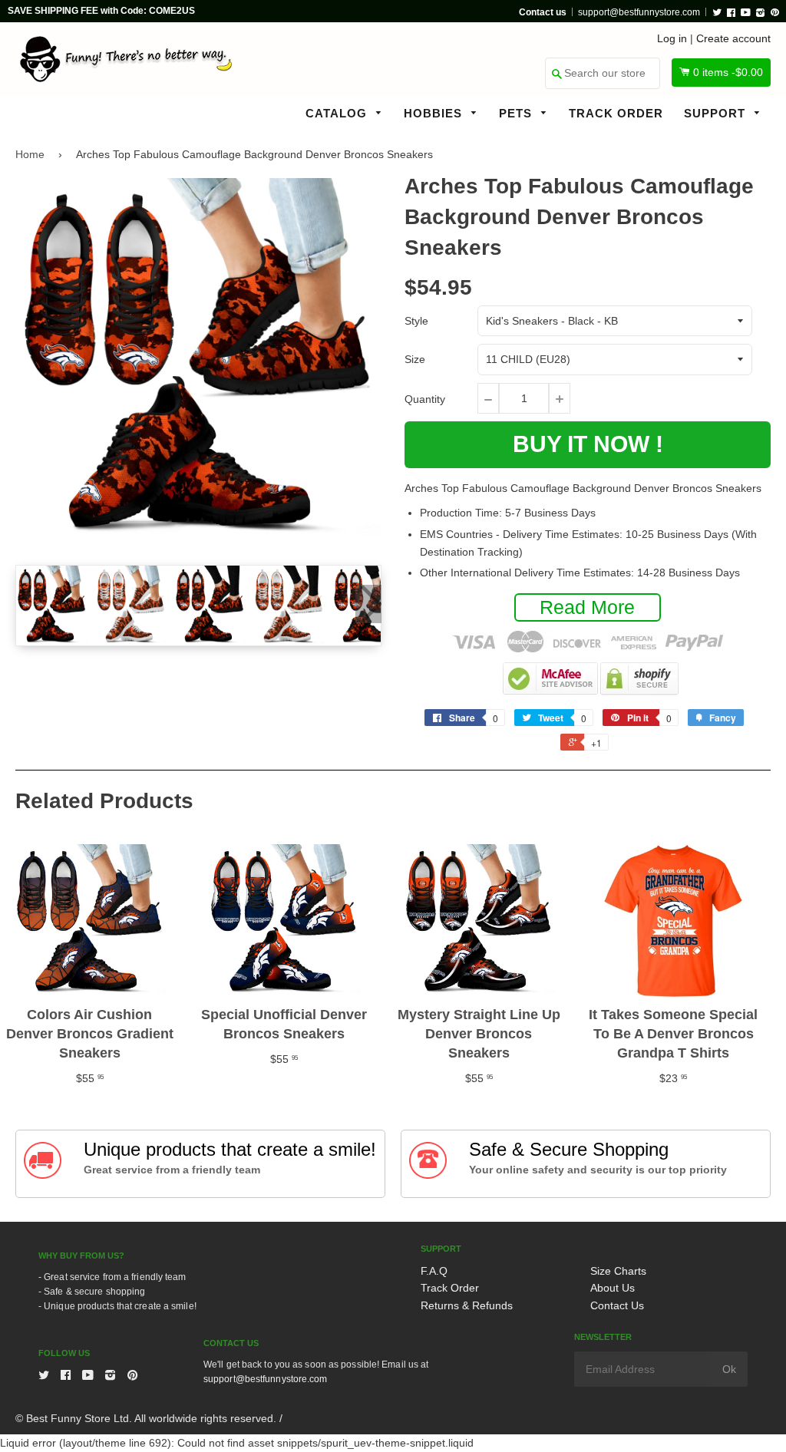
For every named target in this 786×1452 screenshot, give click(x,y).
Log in (672, 38)
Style (416, 321)
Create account (733, 38)
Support (716, 113)
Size (415, 359)
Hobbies (435, 113)
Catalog (338, 113)
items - (728, 72)
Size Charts (618, 1271)
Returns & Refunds (467, 1305)
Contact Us (617, 1305)
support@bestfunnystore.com (639, 12)
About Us (612, 1288)
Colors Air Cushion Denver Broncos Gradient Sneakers (89, 1034)
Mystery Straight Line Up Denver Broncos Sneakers (479, 1034)
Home (30, 154)
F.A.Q (434, 1271)
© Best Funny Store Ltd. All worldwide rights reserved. (145, 1418)
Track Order (616, 113)
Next (368, 604)
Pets (517, 113)
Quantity (425, 399)
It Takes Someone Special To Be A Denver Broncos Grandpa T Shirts (673, 1034)
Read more (587, 607)
